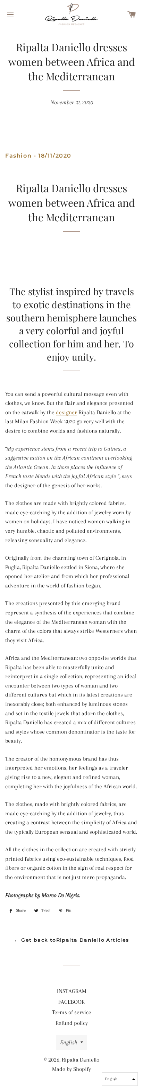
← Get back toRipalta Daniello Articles (71, 940)
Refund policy (72, 1023)
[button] (120, 1079)
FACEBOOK (71, 1002)
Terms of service (71, 1012)
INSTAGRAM (71, 991)
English (68, 1042)
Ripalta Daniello (80, 1059)
